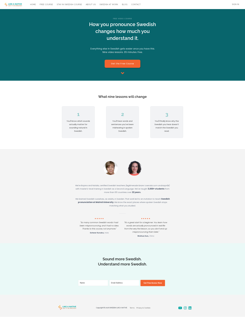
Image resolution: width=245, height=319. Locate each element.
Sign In (235, 4)
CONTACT (136, 4)
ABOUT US (91, 4)
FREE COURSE (46, 4)
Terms (132, 308)
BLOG (124, 4)
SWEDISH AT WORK (109, 4)
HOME (33, 4)
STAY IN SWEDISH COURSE (69, 4)
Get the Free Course (122, 63)
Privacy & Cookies (143, 308)
